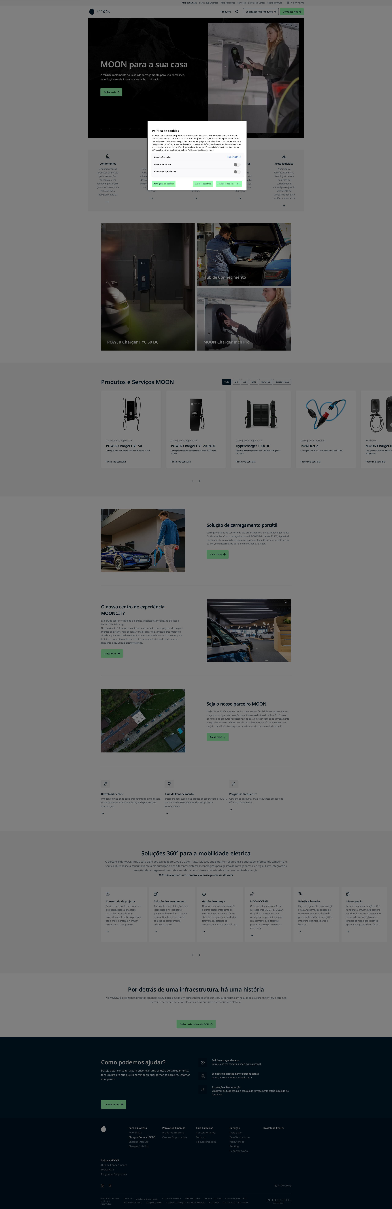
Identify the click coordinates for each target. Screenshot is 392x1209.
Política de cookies (196, 150)
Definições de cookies (164, 184)
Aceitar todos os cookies (229, 184)
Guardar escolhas (203, 184)
